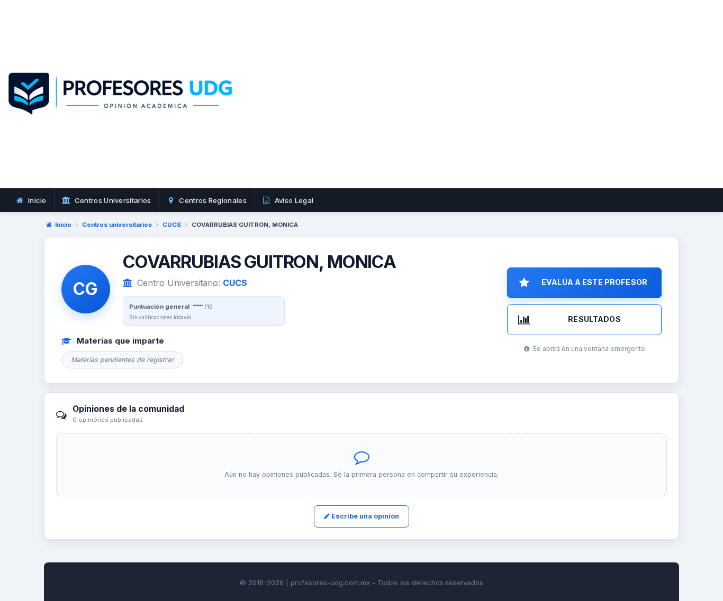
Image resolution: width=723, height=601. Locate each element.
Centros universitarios (117, 224)
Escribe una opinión (364, 516)
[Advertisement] (528, 106)
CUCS (171, 224)
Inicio (63, 224)
